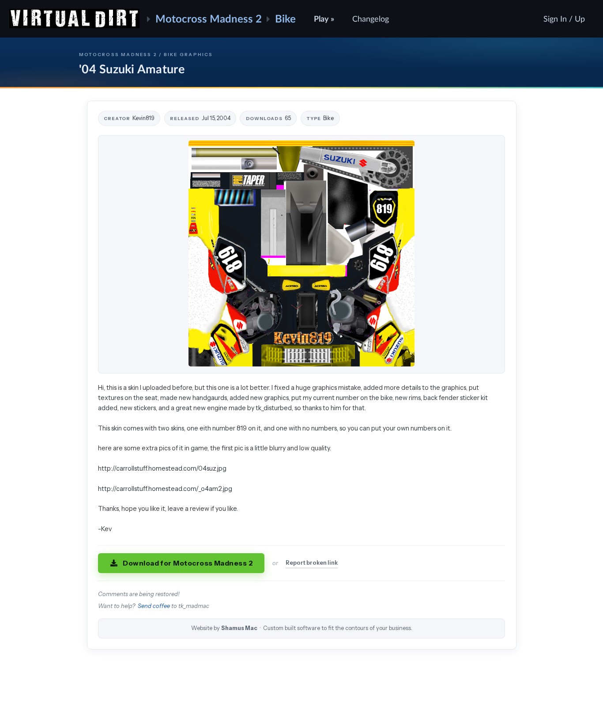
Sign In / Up (564, 18)
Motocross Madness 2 (208, 18)
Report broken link (312, 562)
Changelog (370, 18)
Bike (285, 18)
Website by (301, 628)
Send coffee (154, 606)
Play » (324, 18)
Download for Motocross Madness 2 (188, 563)
